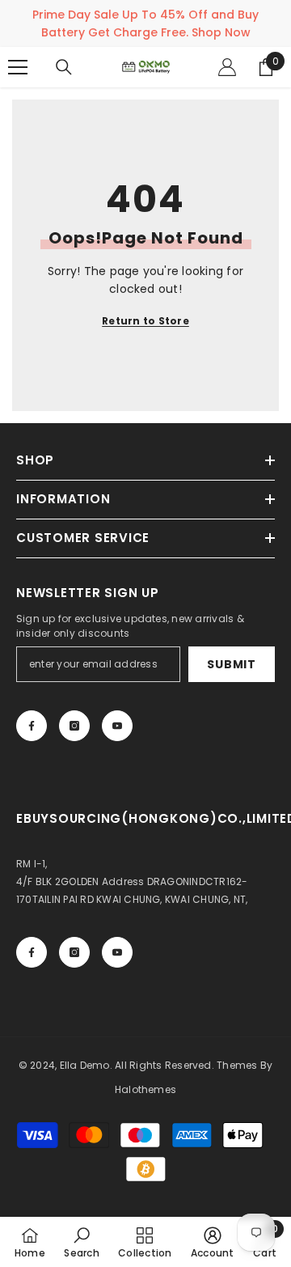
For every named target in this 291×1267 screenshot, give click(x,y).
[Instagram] (74, 725)
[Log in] (227, 67)
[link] (81, 1242)
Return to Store (145, 321)
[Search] (64, 67)
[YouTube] (117, 725)
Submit (231, 664)
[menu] (17, 67)
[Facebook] (31, 725)
